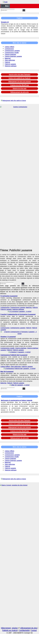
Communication (9, 49)
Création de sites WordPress (19, 85)
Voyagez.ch (5, 22)
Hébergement (6, 628)
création (15, 628)
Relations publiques (10, 66)
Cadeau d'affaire (9, 47)
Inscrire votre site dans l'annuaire (19, 74)
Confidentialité (24, 630)
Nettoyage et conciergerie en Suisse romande (16, 400)
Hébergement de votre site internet (19, 81)
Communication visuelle (12, 52)
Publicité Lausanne (10, 64)
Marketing (8, 58)
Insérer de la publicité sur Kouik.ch (19, 78)
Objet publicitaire (10, 60)
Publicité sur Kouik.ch (10, 630)
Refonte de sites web (19, 88)
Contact (34, 630)
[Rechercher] (23, 10)
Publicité (7, 62)
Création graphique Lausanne (13, 56)
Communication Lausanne (12, 50)
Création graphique (10, 54)
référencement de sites (28, 628)
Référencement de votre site (19, 92)
